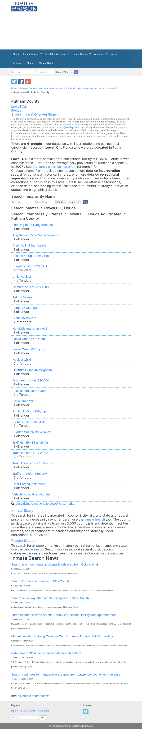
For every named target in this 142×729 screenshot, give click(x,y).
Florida (16, 110)
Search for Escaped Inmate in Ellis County (40, 581)
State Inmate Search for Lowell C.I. (99, 88)
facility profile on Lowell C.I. (57, 166)
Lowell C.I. (19, 106)
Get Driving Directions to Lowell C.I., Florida (45, 503)
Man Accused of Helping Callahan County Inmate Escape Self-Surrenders (62, 636)
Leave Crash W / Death (28, 339)
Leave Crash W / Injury (28, 349)
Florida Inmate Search (24, 88)
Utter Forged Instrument (29, 484)
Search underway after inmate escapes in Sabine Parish (50, 598)
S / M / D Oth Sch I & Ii (28, 421)
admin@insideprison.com (70, 127)
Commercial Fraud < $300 (30, 287)
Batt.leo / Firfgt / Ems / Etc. (31, 256)
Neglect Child (21, 359)
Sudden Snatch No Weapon (31, 432)
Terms (23, 710)
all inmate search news (33, 696)
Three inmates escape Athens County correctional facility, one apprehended (63, 615)
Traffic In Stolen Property (29, 473)
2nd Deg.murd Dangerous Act (33, 225)
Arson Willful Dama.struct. (30, 245)
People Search (23, 541)
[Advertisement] (92, 24)
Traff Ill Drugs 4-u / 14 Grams (32, 463)
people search (33, 549)
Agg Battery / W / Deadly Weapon (35, 235)
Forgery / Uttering (24, 307)
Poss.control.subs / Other (29, 391)
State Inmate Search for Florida (58, 88)
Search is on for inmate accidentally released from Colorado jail (55, 564)
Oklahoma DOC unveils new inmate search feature (46, 653)
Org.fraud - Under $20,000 (30, 380)
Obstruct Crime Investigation (32, 370)
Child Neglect (21, 276)
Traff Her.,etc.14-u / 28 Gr (30, 453)
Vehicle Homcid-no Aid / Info (31, 494)
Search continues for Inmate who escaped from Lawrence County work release (65, 674)
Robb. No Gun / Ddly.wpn (30, 411)
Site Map (44, 710)
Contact (33, 710)
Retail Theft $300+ (25, 401)
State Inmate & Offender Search (35, 114)
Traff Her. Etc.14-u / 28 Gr (30, 442)
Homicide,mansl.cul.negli (29, 328)
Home (14, 710)
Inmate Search (23, 510)
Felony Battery (22, 297)
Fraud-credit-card (24, 318)
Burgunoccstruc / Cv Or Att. (31, 266)
